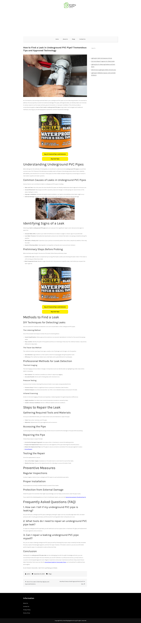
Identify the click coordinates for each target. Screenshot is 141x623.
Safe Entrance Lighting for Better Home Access (103, 69)
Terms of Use (26, 613)
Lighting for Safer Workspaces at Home (101, 58)
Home (57, 39)
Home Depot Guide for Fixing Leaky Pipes (55, 562)
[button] (55, 154)
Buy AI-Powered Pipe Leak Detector (55, 154)
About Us (65, 39)
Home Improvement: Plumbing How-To (76, 497)
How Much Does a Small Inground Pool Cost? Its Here (72, 583)
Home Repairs (28, 449)
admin (28, 574)
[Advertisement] (70, 22)
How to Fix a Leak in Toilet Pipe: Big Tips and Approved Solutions (37, 583)
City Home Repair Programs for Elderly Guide (102, 61)
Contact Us (82, 39)
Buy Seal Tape (55, 159)
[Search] (116, 48)
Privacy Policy (27, 609)
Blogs (73, 39)
